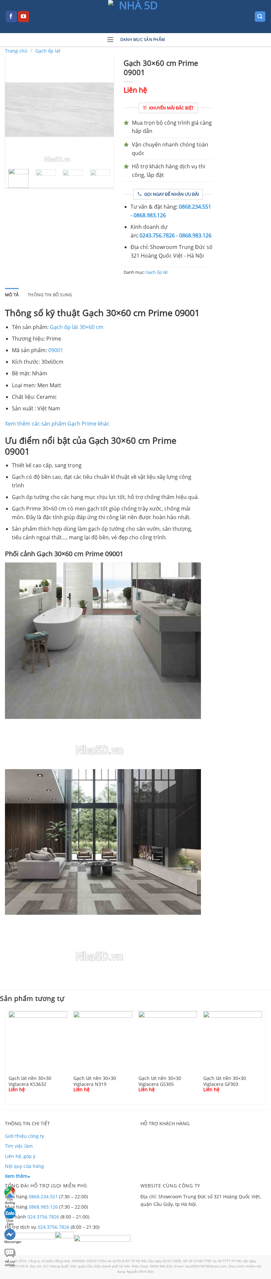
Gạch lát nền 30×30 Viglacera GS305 (159, 1081)
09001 (55, 350)
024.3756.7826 (43, 1217)
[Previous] (15, 109)
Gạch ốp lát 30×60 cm (76, 327)
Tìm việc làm (19, 1146)
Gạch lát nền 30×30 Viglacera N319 (94, 1081)
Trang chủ (16, 51)
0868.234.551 (43, 1196)
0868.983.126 (43, 1207)
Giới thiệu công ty (24, 1136)
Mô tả (12, 295)
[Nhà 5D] (135, 16)
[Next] (103, 109)
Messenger (10, 1241)
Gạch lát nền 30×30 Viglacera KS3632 (30, 1081)
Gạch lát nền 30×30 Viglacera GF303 (224, 1081)
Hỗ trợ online (10, 1262)
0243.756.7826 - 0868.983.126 (175, 235)
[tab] (12, 294)
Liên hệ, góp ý (20, 1156)
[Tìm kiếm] (260, 16)
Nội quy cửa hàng (24, 1166)
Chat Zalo (10, 1221)
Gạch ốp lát (47, 51)
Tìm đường (10, 1200)
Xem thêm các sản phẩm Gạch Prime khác (57, 423)
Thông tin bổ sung (50, 295)
